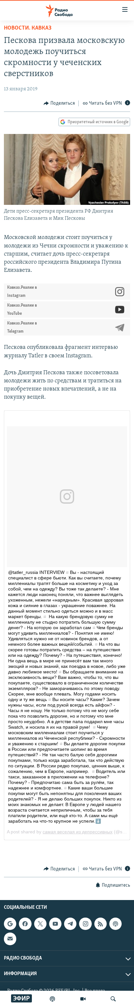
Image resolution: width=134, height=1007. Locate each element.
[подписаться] (10, 939)
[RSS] (100, 924)
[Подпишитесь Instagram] (85, 924)
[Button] (59, 103)
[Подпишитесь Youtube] (55, 924)
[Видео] (83, 999)
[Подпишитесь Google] (10, 924)
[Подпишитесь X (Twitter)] (40, 924)
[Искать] (113, 999)
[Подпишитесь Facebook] (25, 924)
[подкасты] (52, 999)
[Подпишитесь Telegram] (70, 924)
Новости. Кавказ (27, 28)
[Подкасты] (115, 924)
